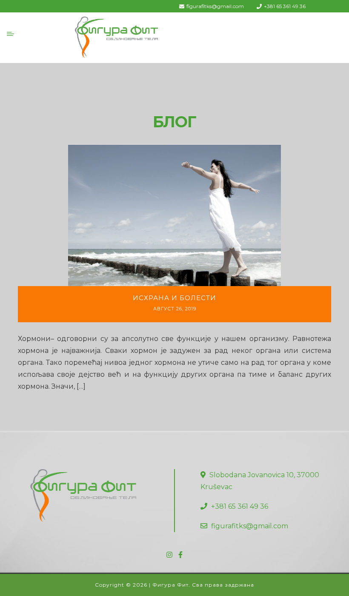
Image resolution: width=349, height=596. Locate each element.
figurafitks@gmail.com (215, 6)
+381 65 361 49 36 (285, 6)
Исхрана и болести (174, 298)
